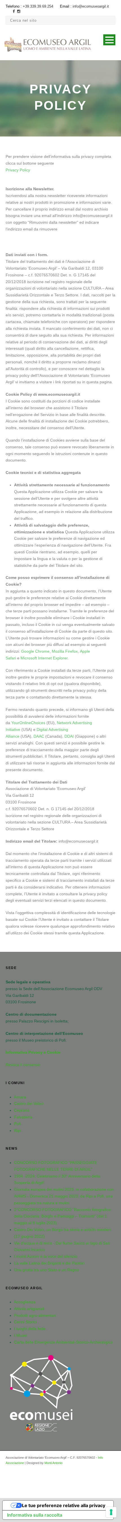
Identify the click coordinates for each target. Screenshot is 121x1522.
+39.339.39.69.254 (38, 6)
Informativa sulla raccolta (34, 1515)
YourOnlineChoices (28, 722)
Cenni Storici (25, 1322)
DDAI (69, 736)
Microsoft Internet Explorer (44, 658)
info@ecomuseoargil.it (91, 6)
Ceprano (22, 1110)
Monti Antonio (53, 1463)
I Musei (20, 1335)
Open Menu (109, 39)
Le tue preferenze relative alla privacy (63, 1505)
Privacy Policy (18, 170)
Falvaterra (23, 1117)
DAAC (38, 736)
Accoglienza (24, 1302)
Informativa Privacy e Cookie (33, 1052)
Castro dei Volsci (29, 1103)
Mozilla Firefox (65, 651)
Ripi (17, 1130)
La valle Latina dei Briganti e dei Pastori (49, 1263)
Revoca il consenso (23, 1064)
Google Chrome (35, 651)
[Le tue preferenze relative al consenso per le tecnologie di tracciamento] (111, 1512)
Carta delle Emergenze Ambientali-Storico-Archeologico (63, 1342)
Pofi (17, 1124)
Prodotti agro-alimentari (35, 1315)
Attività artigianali (29, 1308)
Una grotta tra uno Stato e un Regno (46, 1270)
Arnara (20, 1097)
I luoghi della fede (30, 1328)
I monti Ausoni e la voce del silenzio (45, 1256)
